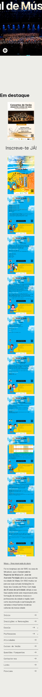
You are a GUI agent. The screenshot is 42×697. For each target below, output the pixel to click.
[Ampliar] (31, 105)
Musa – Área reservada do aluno (17, 563)
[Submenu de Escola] (37, 627)
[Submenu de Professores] (37, 634)
